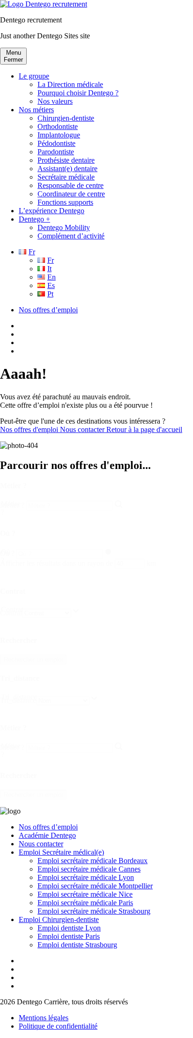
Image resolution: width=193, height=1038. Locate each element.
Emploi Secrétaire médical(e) (61, 852)
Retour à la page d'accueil (144, 429)
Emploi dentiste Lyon (69, 928)
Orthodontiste (57, 126)
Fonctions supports (65, 202)
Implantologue (58, 135)
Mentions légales (43, 1018)
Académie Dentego (47, 835)
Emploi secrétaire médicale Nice (85, 894)
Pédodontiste (56, 143)
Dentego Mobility (63, 227)
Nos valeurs (55, 101)
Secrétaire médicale (66, 177)
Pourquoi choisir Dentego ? (78, 93)
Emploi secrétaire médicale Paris (85, 903)
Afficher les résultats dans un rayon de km (78, 563)
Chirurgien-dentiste (65, 118)
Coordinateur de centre (71, 194)
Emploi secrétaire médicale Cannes (89, 869)
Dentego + (34, 219)
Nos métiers (36, 110)
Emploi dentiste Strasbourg (77, 945)
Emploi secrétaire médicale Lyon (85, 877)
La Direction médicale (70, 84)
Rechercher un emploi (33, 659)
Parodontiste (55, 152)
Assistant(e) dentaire (67, 169)
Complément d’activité (70, 236)
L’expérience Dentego (51, 211)
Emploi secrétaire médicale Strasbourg (93, 911)
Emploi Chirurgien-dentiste (59, 919)
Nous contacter (83, 429)
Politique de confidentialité (58, 1026)
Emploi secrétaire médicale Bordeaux (92, 861)
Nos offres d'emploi (30, 429)
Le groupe (34, 76)
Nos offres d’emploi (48, 310)
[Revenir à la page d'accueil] (43, 4)
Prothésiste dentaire (66, 160)
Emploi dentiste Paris (68, 936)
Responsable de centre (70, 185)
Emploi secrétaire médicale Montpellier (95, 886)
